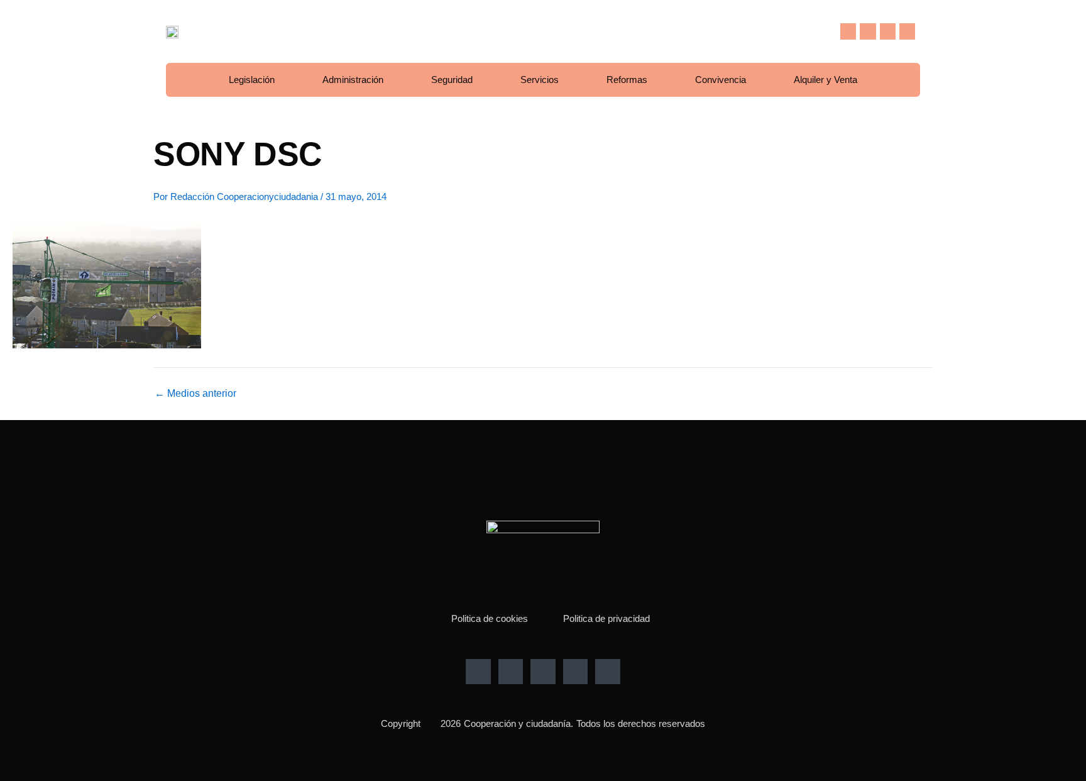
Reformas (626, 79)
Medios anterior (195, 394)
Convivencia (720, 79)
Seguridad (452, 79)
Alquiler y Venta (825, 79)
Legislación (252, 79)
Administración (352, 79)
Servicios (539, 79)
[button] (821, 31)
